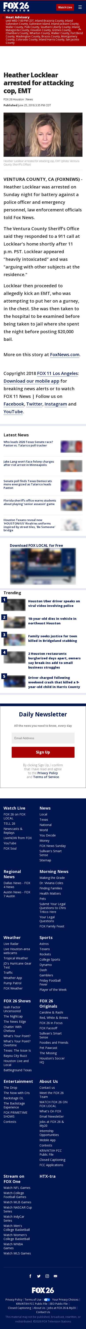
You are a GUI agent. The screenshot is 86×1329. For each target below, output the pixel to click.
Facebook (14, 404)
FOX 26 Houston (14, 99)
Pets (42, 899)
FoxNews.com (64, 354)
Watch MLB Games (17, 1202)
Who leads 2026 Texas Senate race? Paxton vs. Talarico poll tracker (28, 443)
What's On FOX (50, 1111)
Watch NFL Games (17, 1188)
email (55, 1276)
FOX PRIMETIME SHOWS (15, 1114)
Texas (43, 819)
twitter (38, 1276)
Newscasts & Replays (13, 831)
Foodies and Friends (53, 1042)
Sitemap (45, 860)
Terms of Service (46, 777)
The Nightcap (13, 1016)
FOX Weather (13, 988)
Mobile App (47, 1140)
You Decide (47, 835)
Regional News (12, 874)
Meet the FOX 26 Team (51, 1095)
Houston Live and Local (16, 1063)
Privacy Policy (47, 773)
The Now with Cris (17, 1093)
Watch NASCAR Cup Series (18, 1209)
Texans (44, 949)
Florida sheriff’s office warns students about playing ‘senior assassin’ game (30, 502)
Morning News (53, 871)
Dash (43, 970)
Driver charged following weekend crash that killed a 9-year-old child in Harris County (54, 682)
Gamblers (46, 975)
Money (44, 840)
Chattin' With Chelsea (13, 1029)
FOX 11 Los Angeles (57, 373)
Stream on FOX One (14, 1179)
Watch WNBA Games (13, 1246)
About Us (48, 1081)
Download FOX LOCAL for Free (36, 545)
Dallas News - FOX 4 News (17, 885)
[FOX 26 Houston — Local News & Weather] (16, 7)
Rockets (45, 954)
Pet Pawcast (48, 1048)
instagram (47, 1276)
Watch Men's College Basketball (17, 1228)
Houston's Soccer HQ (52, 1060)
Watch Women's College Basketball (17, 1237)
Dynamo (45, 965)
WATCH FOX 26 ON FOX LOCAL (53, 1104)
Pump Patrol (12, 983)
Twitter (34, 404)
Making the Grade (52, 878)
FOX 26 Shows (17, 1000)
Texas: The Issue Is (17, 1050)
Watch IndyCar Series (14, 1218)
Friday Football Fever (50, 982)
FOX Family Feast (51, 926)
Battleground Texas (18, 1070)
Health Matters (50, 893)
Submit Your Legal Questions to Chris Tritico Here (52, 908)
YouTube (13, 412)
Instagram (56, 404)
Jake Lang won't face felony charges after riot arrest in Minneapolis (29, 463)
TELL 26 (9, 823)
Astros (44, 944)
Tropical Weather (16, 958)
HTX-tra (47, 1176)
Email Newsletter (51, 1116)
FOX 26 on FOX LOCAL (14, 816)
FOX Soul (10, 848)
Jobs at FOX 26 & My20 (51, 1124)
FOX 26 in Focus (51, 1023)
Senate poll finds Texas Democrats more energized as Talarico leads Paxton (28, 484)
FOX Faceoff (48, 1028)
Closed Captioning (52, 1160)
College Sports (49, 959)
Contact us (47, 1087)
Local (43, 814)
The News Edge (15, 1021)
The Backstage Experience (14, 1105)
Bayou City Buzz (15, 1056)
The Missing (48, 1053)
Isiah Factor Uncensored (12, 1009)
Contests (10, 1122)
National (45, 825)
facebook (30, 1276)
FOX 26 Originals (48, 1003)
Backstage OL (14, 1098)
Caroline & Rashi (51, 1012)
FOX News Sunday (52, 846)
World (43, 830)
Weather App (13, 978)
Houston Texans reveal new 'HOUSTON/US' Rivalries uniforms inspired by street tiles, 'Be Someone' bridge (29, 525)
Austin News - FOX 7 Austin (17, 894)
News (29, 99)
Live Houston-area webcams (17, 951)
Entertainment (18, 1081)
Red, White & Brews (53, 1017)
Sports (45, 937)
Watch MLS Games (17, 1253)
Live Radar (11, 944)
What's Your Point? (17, 1036)
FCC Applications (51, 1165)
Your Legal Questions (47, 919)
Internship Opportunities (49, 1133)
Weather (12, 937)
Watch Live (65, 7)
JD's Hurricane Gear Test (17, 965)
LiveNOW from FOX (18, 838)
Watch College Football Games (15, 1195)
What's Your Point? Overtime (17, 1043)
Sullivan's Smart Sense (50, 853)
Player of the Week (53, 990)
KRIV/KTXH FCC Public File (50, 1152)
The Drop (10, 1087)
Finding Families (50, 888)
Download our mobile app (31, 381)
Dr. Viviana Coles (51, 883)
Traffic (8, 972)
